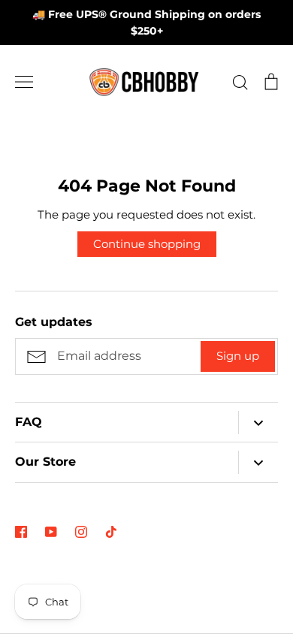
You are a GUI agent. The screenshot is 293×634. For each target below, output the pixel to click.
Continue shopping (147, 244)
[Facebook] (21, 532)
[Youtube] (51, 532)
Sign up (237, 356)
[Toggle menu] (24, 82)
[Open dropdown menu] (258, 422)
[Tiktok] (111, 532)
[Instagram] (81, 532)
